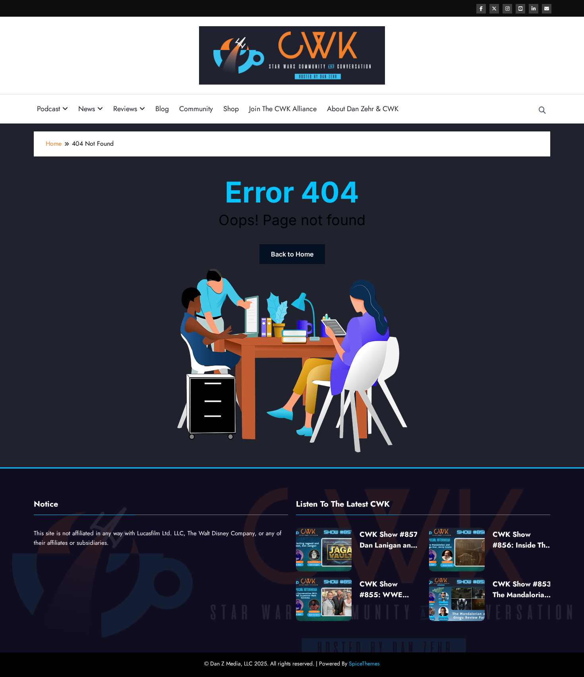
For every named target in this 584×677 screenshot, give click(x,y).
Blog (162, 109)
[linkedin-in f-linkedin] (533, 9)
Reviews (125, 109)
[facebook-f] (481, 9)
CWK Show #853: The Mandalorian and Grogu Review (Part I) (523, 589)
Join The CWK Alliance (283, 109)
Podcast (48, 109)
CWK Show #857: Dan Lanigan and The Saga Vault (390, 540)
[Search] (542, 110)
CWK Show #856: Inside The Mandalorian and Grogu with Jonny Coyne (521, 540)
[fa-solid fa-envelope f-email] (546, 9)
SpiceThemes (364, 663)
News (86, 109)
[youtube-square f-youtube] (520, 9)
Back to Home (292, 254)
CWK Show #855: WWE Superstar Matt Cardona (384, 589)
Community (196, 109)
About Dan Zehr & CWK (362, 109)
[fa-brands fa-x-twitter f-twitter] (494, 9)
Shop (231, 109)
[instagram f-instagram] (507, 9)
